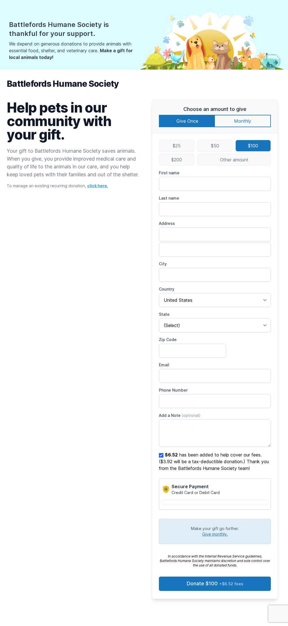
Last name (169, 198)
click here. (97, 185)
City (163, 263)
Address (167, 223)
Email (164, 364)
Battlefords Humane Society (63, 84)
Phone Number (173, 390)
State (164, 314)
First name (169, 172)
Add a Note (180, 415)
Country (166, 289)
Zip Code (168, 339)
